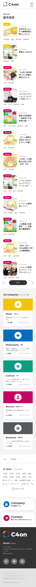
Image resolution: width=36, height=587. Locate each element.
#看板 (12, 61)
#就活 (12, 39)
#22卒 (5, 473)
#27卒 (18, 477)
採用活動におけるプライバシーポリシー (15, 578)
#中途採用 (6, 39)
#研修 (22, 104)
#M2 (16, 480)
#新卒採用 (19, 39)
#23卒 (5, 82)
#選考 (26, 126)
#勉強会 (10, 212)
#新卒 (16, 212)
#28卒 (24, 477)
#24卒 (10, 104)
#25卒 (5, 477)
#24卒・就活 (12, 126)
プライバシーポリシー (9, 573)
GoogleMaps (8, 553)
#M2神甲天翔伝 (25, 480)
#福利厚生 (26, 39)
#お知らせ (25, 484)
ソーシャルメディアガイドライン (13, 576)
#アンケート (15, 484)
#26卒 (12, 477)
